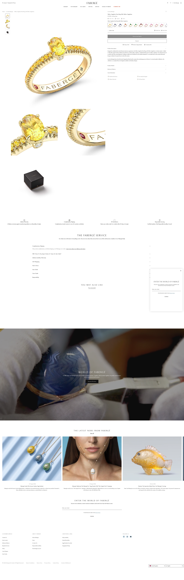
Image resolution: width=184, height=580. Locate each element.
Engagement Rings (66, 545)
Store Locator (5, 540)
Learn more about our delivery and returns (75, 249)
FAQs (3, 548)
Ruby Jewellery (65, 537)
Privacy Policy (47, 563)
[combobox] (11, 3)
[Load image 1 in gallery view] (7, 16)
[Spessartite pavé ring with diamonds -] (125, 25)
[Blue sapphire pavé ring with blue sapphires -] (120, 25)
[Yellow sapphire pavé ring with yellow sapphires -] (110, 25)
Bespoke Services (5, 545)
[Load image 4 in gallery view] (7, 32)
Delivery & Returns (5, 543)
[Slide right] (178, 463)
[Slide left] (6, 463)
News (33, 540)
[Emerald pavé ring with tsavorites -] (135, 25)
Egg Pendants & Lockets (67, 543)
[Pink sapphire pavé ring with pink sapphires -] (151, 25)
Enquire (137, 41)
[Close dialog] (180, 270)
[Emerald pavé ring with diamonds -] (130, 25)
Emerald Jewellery (66, 540)
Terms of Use (39, 563)
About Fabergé (35, 537)
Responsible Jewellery (36, 545)
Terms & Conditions (30, 563)
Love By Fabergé (9, 11)
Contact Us (4, 537)
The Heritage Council (36, 548)
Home (3, 11)
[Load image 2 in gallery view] (7, 21)
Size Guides (4, 554)
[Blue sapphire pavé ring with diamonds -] (115, 25)
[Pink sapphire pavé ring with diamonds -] (146, 25)
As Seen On (34, 543)
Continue (92, 516)
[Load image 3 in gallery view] (7, 26)
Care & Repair (5, 551)
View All (92, 433)
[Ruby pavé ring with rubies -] (141, 25)
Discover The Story (92, 381)
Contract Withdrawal (66, 563)
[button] (181, 3)
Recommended (92, 288)
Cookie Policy (56, 563)
